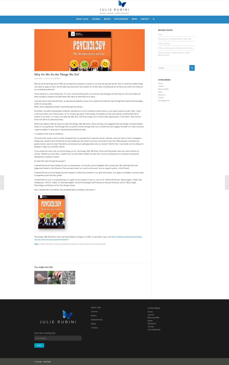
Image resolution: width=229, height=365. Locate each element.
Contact (94, 327)
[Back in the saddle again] (68, 277)
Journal (47, 78)
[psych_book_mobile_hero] (89, 50)
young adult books (99, 244)
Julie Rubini (56, 78)
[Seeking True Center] (41, 277)
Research (161, 94)
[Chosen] (2, 182)
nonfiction (42, 244)
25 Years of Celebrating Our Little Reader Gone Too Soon (175, 48)
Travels (161, 97)
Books (94, 315)
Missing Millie (163, 89)
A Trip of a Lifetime (164, 43)
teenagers (65, 244)
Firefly (160, 34)
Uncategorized (163, 100)
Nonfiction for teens (53, 244)
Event (160, 83)
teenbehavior (74, 244)
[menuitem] (82, 19)
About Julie (96, 307)
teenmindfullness (86, 244)
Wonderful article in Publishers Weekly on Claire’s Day (174, 39)
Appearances (97, 319)
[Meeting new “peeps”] (54, 277)
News (160, 92)
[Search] (153, 19)
